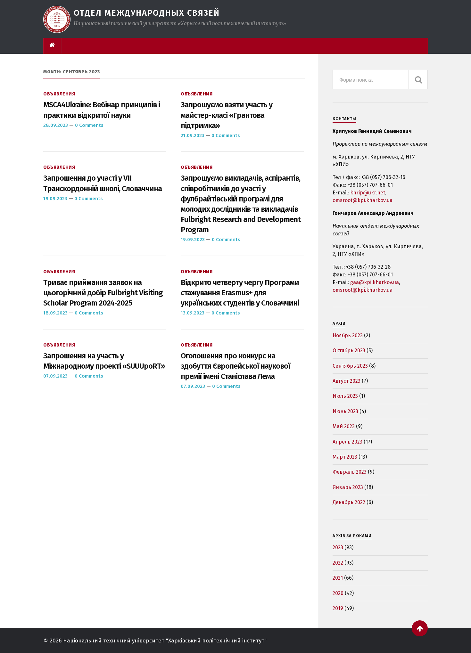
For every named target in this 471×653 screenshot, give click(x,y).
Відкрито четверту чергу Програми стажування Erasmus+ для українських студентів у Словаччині (240, 292)
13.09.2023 (192, 313)
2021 (338, 578)
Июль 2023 (345, 396)
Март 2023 (345, 457)
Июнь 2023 (345, 411)
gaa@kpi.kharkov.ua (374, 282)
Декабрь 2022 (349, 502)
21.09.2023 (192, 135)
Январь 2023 (348, 487)
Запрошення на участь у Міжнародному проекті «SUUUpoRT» (104, 361)
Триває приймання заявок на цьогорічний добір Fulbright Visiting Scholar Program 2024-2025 (103, 292)
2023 (338, 547)
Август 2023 (346, 381)
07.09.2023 (55, 376)
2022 (338, 563)
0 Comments (89, 125)
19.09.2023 (55, 198)
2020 (338, 593)
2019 (338, 608)
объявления (59, 94)
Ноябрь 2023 (348, 335)
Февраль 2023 (350, 472)
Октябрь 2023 (349, 350)
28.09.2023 (55, 125)
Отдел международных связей (147, 13)
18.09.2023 (55, 313)
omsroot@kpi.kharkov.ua (362, 200)
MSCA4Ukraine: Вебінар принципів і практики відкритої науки (101, 109)
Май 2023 (344, 426)
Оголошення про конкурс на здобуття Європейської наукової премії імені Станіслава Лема (235, 366)
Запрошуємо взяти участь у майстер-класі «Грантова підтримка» (226, 115)
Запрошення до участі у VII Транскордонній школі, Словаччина (102, 183)
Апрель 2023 (347, 442)
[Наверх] (420, 628)
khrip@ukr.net (367, 193)
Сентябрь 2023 (350, 366)
